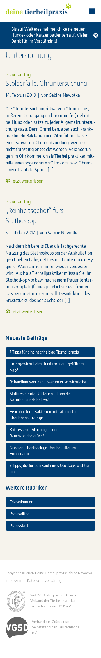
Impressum (14, 580)
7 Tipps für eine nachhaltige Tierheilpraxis (44, 351)
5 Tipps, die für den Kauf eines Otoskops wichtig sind (49, 468)
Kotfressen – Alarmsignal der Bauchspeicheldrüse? (34, 432)
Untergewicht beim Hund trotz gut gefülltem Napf (47, 366)
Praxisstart (19, 525)
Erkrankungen (21, 501)
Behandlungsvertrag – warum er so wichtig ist (48, 381)
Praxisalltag (18, 74)
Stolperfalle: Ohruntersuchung (46, 83)
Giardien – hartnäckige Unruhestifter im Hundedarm (43, 450)
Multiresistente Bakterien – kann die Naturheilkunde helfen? (40, 396)
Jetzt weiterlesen (27, 181)
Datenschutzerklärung (44, 580)
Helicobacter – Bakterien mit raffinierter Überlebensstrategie (43, 414)
